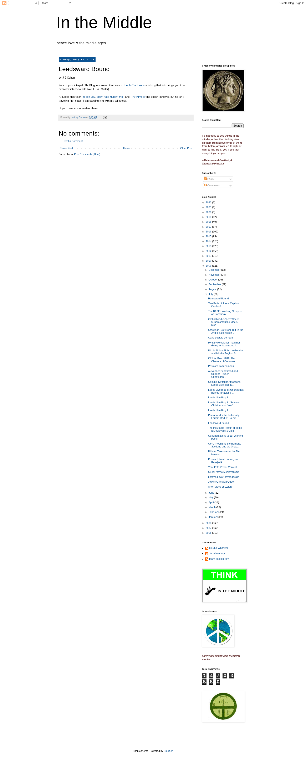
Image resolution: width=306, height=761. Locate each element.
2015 (209, 236)
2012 (209, 251)
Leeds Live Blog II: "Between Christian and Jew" (224, 404)
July (211, 294)
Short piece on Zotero (220, 486)
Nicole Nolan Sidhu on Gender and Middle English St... (225, 352)
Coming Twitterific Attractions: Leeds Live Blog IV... (224, 383)
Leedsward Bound (218, 423)
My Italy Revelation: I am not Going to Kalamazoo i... (224, 344)
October (213, 279)
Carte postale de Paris (220, 337)
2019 (209, 217)
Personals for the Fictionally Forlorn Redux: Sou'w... (223, 417)
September (215, 284)
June (212, 492)
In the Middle (104, 22)
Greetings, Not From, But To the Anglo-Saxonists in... (225, 331)
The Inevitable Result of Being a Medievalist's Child (225, 429)
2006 (209, 532)
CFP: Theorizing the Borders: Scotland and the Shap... (224, 445)
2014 (209, 241)
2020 (209, 212)
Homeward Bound (218, 298)
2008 (209, 523)
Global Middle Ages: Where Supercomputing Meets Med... (223, 322)
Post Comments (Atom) (87, 154)
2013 (209, 246)
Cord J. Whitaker (218, 548)
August (213, 289)
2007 (209, 528)
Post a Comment (73, 141)
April (211, 502)
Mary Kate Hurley (107, 96)
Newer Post (66, 148)
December (215, 269)
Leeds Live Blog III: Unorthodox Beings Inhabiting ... (226, 391)
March (212, 507)
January (213, 517)
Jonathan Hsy (217, 553)
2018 (209, 221)
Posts (210, 179)
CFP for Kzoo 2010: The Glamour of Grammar (221, 360)
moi (121, 96)
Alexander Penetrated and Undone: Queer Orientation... (223, 374)
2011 (209, 255)
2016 (209, 231)
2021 (209, 207)
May (211, 497)
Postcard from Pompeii (221, 366)
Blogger (168, 751)
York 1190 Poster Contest (222, 467)
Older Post (186, 148)
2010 (209, 260)
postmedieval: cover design (223, 477)
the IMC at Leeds (134, 85)
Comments (213, 185)
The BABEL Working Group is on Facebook (224, 313)
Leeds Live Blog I (218, 410)
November (215, 274)
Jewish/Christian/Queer (221, 481)
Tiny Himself (138, 96)
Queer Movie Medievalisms (223, 472)
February (214, 512)
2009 (209, 265)
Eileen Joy (88, 96)
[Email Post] (104, 117)
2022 (209, 202)
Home (126, 148)
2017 (209, 226)
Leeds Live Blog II (218, 397)
